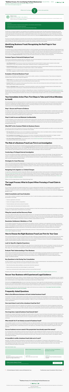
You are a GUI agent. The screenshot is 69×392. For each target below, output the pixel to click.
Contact (52, 1)
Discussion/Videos (46, 1)
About (40, 1)
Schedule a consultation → (23, 19)
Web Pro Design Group (37, 387)
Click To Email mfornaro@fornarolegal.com (13, 4)
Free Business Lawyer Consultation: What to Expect (51, 370)
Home (31, 1)
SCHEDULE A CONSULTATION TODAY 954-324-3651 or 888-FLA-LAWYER (19, 3)
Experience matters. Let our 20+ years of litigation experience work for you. (43, 271)
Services (35, 1)
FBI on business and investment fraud (14, 173)
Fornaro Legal (7, 230)
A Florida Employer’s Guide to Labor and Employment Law (19, 370)
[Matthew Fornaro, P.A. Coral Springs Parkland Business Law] (23, 2)
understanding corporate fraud (57, 90)
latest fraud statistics (39, 138)
